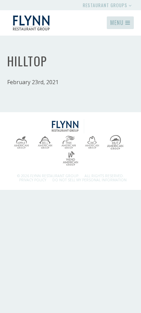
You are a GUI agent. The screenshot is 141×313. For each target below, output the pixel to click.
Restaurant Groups (106, 5)
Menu (117, 22)
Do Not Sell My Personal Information (89, 180)
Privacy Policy (32, 180)
